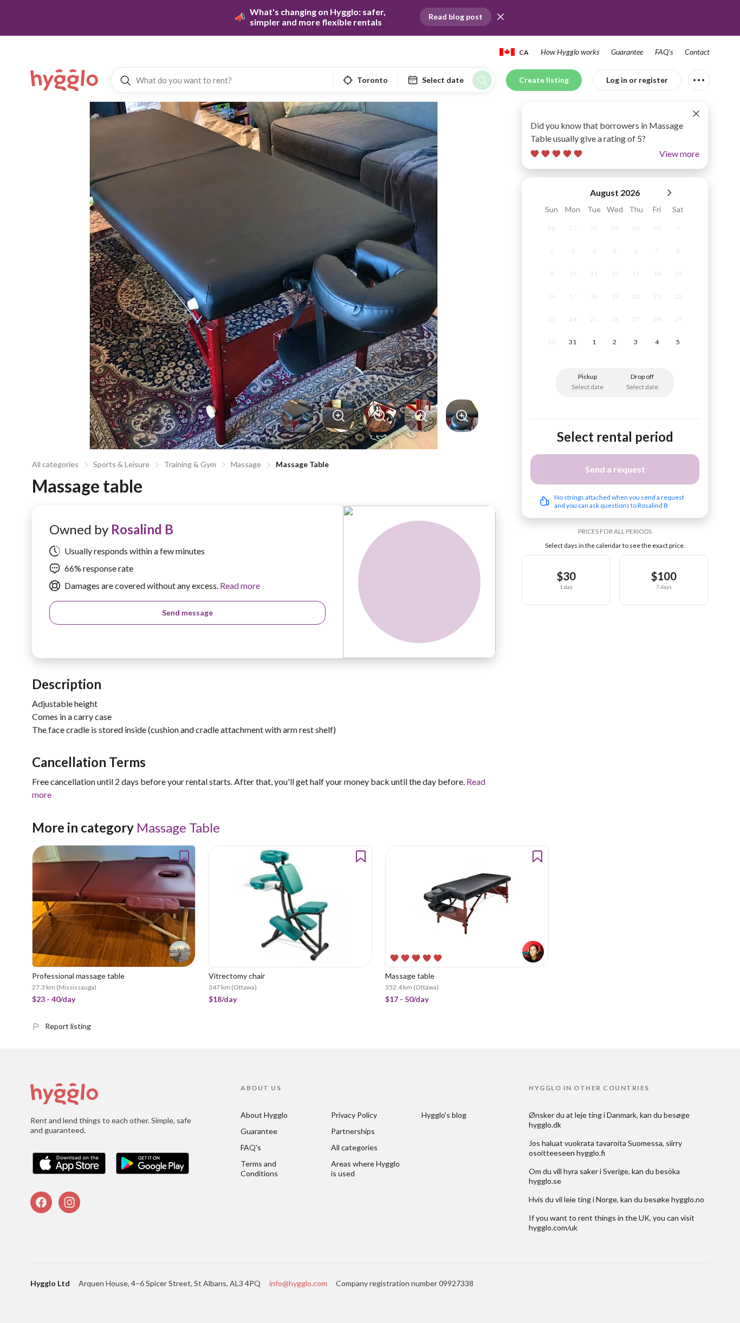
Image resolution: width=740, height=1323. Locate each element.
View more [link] (679, 153)
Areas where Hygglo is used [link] (366, 1168)
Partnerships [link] (353, 1131)
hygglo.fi (590, 1152)
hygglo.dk (545, 1124)
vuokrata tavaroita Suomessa (613, 1143)
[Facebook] (41, 1202)
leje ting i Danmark (606, 1114)
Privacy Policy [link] (354, 1114)
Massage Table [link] (178, 827)
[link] (65, 80)
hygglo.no (687, 1199)
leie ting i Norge (590, 1199)
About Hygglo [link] (264, 1114)
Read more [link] (239, 585)
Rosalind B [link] (142, 529)
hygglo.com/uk (553, 1227)
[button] (500, 17)
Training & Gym (190, 464)
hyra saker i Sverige (595, 1171)
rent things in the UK (614, 1217)
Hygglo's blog (443, 1114)
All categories (55, 464)
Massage (246, 464)
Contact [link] (697, 51)
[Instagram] (69, 1202)
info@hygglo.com (298, 1283)
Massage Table (302, 464)
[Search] (482, 80)
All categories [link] (354, 1147)
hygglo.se (545, 1181)
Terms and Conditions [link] (259, 1168)
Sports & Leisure (121, 464)
